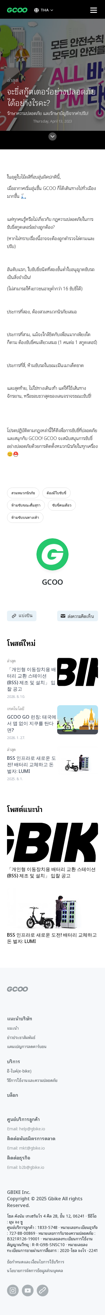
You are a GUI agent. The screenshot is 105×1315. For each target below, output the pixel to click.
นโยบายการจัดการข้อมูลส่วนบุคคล (35, 1270)
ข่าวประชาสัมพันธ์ (21, 1037)
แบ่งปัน (25, 615)
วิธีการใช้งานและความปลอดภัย (32, 1080)
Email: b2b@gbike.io (25, 1167)
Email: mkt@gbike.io (26, 1147)
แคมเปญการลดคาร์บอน (27, 1046)
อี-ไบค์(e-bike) (19, 1070)
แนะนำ (13, 1027)
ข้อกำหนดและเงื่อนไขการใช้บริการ (35, 1261)
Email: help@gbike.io (26, 1128)
